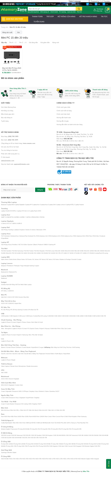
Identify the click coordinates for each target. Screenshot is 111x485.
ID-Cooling (25, 404)
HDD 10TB (52, 459)
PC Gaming (62, 12)
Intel (2, 372)
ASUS (9, 297)
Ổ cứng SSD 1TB (11, 446)
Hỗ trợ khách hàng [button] (10, 132)
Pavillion (14, 244)
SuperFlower (29, 397)
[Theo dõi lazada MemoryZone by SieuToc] (91, 189)
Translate (107, 1)
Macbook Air (4, 272)
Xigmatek (8, 391)
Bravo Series (21, 259)
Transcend (14, 429)
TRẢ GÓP (50, 16)
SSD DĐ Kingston (47, 435)
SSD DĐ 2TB (34, 437)
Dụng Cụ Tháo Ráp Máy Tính (80, 423)
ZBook (35, 244)
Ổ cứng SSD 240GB (32, 444)
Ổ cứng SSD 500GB (82, 444)
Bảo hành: (9, 140)
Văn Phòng (4, 230)
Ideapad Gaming (29, 265)
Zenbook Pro (31, 236)
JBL (30, 335)
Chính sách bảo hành (63, 114)
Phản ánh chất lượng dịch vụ (10, 154)
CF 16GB (64, 253)
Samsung (25, 335)
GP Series (42, 259)
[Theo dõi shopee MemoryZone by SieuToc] (95, 189)
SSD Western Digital (88, 446)
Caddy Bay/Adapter (6, 423)
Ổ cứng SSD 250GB (44, 444)
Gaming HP (52, 244)
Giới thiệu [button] (5, 103)
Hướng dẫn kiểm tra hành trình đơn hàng (69, 124)
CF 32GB (70, 253)
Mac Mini (26, 297)
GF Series (29, 259)
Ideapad (3, 265)
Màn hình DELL (15, 410)
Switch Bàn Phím (55, 328)
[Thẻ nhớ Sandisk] (55, 4)
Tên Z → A (22, 42)
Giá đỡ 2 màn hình (18, 353)
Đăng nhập (99, 11)
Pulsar (24, 322)
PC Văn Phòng (5, 309)
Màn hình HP (24, 410)
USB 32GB (65, 316)
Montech (41, 391)
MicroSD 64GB (79, 251)
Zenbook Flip (23, 236)
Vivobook (102, 236)
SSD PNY (97, 446)
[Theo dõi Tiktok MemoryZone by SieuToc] (86, 193)
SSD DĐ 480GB (103, 435)
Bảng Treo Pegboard (39, 353)
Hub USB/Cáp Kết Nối (29, 423)
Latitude (16, 230)
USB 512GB (95, 316)
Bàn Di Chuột (39, 322)
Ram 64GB (32, 416)
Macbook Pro (13, 272)
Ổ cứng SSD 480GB (69, 444)
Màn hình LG (52, 410)
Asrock (21, 297)
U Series (3, 223)
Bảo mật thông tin (6, 117)
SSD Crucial (68, 446)
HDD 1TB (12, 459)
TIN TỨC (104, 16)
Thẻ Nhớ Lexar (50, 251)
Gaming (11, 230)
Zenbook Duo (15, 236)
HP (2, 291)
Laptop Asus (44, 204)
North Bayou (59, 353)
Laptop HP (29, 204)
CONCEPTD (9, 217)
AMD (6, 372)
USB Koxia (29, 316)
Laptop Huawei (79, 204)
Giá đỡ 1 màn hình (6, 353)
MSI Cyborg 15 (44, 12)
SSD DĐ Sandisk (36, 435)
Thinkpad (16, 265)
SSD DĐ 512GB (6, 437)
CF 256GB (90, 253)
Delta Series (13, 259)
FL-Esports (31, 328)
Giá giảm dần (45, 42)
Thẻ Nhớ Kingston (39, 251)
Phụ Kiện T (35, 335)
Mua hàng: (9, 136)
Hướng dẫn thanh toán (64, 117)
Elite (25, 244)
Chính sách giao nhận (63, 107)
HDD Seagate (95, 459)
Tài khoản (99, 9)
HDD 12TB (59, 459)
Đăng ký (40, 190)
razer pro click (71, 12)
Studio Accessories (32, 366)
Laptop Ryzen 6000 (35, 211)
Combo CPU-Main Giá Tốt (30, 309)
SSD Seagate (77, 446)
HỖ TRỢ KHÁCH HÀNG (88, 16)
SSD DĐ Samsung (16, 435)
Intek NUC (4, 297)
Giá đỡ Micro (28, 353)
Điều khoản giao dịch (7, 114)
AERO (14, 223)
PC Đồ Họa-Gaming (16, 309)
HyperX (19, 322)
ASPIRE (16, 217)
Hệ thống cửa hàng (7, 110)
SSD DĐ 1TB (26, 437)
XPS (44, 230)
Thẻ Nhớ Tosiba (28, 251)
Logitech (3, 322)
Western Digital (5, 429)
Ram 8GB (10, 416)
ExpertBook (5, 238)
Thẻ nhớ (79, 12)
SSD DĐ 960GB (16, 437)
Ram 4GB (4, 416)
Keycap (47, 328)
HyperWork (34, 347)
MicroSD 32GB (69, 251)
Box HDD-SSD (17, 423)
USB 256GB (87, 316)
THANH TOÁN (37, 16)
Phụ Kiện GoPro (65, 423)
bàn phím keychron (33, 12)
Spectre (30, 244)
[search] (79, 9)
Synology (3, 452)
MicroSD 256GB (99, 251)
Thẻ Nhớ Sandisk (6, 251)
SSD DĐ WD (26, 435)
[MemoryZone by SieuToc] (14, 10)
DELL (5, 291)
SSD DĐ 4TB (43, 437)
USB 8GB (50, 316)
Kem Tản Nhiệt (56, 423)
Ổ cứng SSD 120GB (7, 444)
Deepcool (15, 391)
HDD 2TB (18, 459)
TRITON (42, 217)
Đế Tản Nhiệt (20, 284)
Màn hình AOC (43, 410)
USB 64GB (72, 316)
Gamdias (52, 391)
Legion (37, 265)
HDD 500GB (4, 459)
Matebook (4, 278)
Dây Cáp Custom (66, 328)
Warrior (3, 347)
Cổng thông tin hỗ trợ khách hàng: (18, 143)
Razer (9, 322)
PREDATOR (35, 217)
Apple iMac (18, 303)
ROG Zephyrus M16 (79, 236)
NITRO (29, 217)
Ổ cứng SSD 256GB (57, 444)
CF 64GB (76, 253)
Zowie (29, 322)
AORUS (19, 223)
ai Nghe (40, 335)
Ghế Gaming (76, 347)
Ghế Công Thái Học (65, 347)
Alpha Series (4, 259)
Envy (10, 244)
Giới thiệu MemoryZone (8, 107)
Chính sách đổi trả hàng (64, 110)
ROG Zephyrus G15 (54, 236)
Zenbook (7, 236)
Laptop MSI (10, 204)
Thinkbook (10, 265)
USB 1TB (103, 316)
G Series (32, 230)
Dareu (37, 328)
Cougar (41, 347)
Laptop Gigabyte (19, 204)
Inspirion (22, 230)
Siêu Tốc (86, 471)
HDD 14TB (66, 459)
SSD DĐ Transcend (72, 435)
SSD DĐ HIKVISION (59, 435)
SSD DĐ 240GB (83, 435)
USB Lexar (22, 316)
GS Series (56, 259)
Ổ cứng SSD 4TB (33, 446)
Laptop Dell (52, 204)
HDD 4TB (32, 459)
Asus (36, 391)
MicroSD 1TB (10, 253)
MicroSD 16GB (59, 251)
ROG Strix (96, 236)
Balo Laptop (28, 284)
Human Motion (50, 353)
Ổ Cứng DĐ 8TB (76, 429)
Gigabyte (16, 379)
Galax (47, 391)
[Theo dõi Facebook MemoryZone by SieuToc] (86, 189)
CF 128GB (83, 253)
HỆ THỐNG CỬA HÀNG (66, 16)
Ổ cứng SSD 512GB (94, 444)
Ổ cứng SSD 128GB (19, 444)
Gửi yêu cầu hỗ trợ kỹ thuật (10, 147)
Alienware (39, 230)
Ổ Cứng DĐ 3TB (55, 429)
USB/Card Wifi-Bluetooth (44, 423)
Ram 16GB (17, 416)
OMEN (46, 244)
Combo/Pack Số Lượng (101, 253)
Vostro (27, 230)
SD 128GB (37, 253)
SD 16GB (17, 253)
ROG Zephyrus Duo (67, 236)
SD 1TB (58, 253)
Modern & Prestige (65, 259)
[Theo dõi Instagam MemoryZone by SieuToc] (100, 189)
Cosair (3, 391)
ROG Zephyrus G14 (42, 236)
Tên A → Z (12, 42)
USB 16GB (58, 316)
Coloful (17, 385)
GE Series (49, 259)
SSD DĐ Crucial (5, 435)
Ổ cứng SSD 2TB (22, 446)
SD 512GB (52, 253)
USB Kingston (14, 316)
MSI (17, 297)
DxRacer (18, 347)
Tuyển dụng (4, 121)
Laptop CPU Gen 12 (23, 211)
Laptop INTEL (70, 204)
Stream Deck (14, 366)
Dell (33, 322)
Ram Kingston (73, 416)
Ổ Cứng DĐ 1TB (34, 429)
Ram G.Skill (64, 416)
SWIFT (3, 217)
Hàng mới (55, 42)
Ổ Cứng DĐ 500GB (23, 429)
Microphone (22, 366)
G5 (8, 223)
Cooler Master (26, 347)
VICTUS (21, 244)
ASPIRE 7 (23, 217)
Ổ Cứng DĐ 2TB (45, 429)
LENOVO (11, 291)
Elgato (13, 360)
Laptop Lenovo (60, 204)
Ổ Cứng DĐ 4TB (66, 429)
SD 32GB (24, 253)
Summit (74, 259)
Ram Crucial (56, 416)
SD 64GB (30, 253)
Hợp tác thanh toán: (15, 164)
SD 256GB (44, 253)
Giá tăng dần (33, 42)
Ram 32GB (25, 416)
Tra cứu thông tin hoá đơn (9, 150)
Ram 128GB (40, 416)
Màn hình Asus (5, 410)
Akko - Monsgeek (6, 328)
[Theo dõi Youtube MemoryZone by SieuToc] (105, 189)
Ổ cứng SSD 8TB (44, 446)
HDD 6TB (38, 459)
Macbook (3, 204)
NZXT (57, 391)
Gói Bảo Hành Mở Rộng (8, 284)
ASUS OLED (54, 12)
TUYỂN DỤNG (39, 22)
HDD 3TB (25, 459)
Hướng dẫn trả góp (63, 121)
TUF (2, 236)
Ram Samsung (82, 416)
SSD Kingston (54, 446)
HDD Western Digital (84, 459)
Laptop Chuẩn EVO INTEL (8, 211)
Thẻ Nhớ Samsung (17, 251)
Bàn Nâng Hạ (55, 347)
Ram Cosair (48, 416)
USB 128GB (79, 316)
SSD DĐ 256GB (93, 435)
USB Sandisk (5, 316)
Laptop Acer (36, 204)
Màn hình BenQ (33, 410)
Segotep (31, 391)
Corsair (14, 322)
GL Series (35, 259)
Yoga (21, 265)
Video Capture (5, 366)
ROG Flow (89, 236)
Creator (79, 259)
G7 (11, 223)
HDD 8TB (45, 459)
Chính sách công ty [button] (65, 103)
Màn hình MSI (61, 410)
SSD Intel (61, 446)
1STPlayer (25, 391)
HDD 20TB (74, 459)
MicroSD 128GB (88, 251)
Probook (40, 244)
